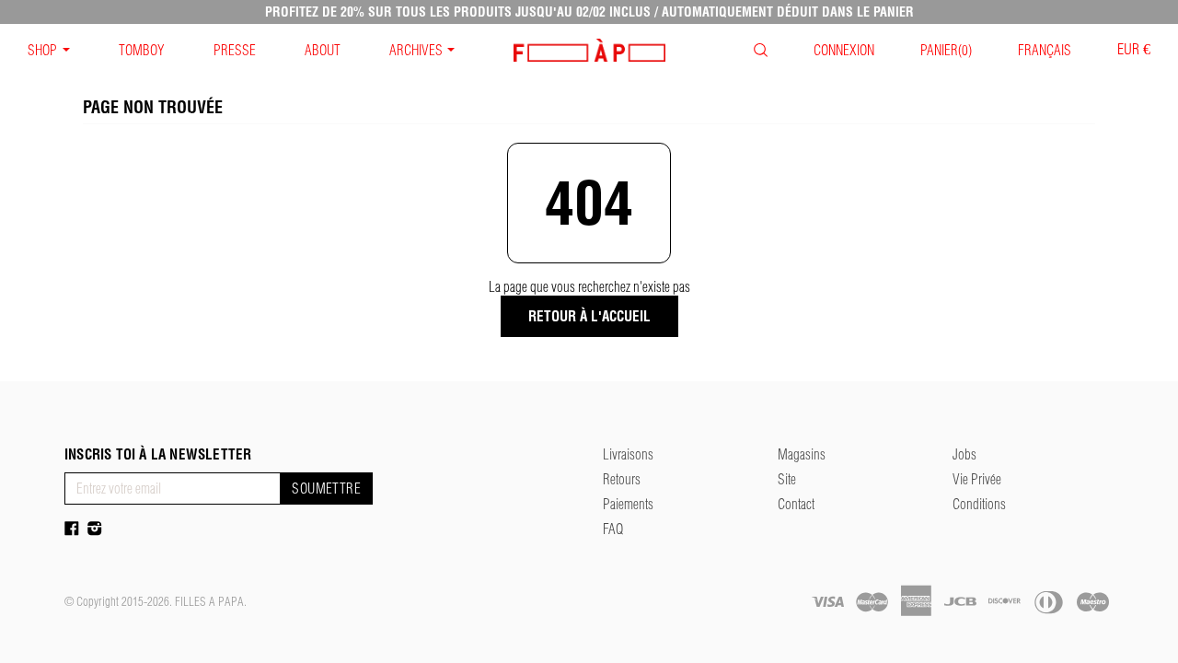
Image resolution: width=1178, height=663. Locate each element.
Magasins (802, 454)
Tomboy (142, 50)
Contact (796, 504)
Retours (622, 479)
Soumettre (326, 488)
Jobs (964, 454)
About (323, 50)
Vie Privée (977, 479)
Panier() (946, 50)
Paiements (628, 504)
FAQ (613, 529)
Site (787, 479)
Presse (235, 50)
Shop (42, 50)
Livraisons (628, 454)
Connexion (844, 50)
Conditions (979, 504)
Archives (416, 50)
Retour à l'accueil (589, 316)
